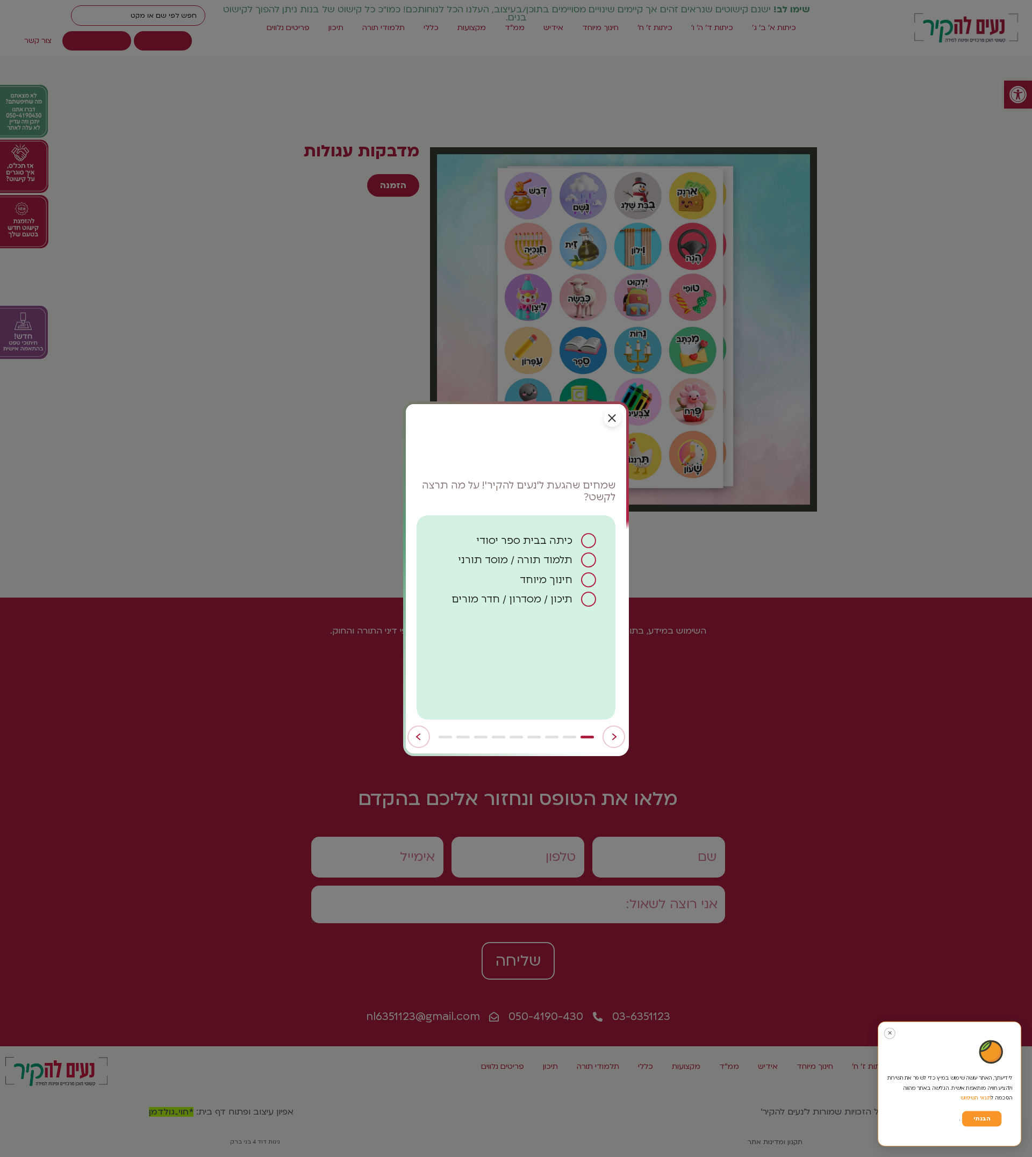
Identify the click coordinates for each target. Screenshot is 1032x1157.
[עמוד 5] (516, 737)
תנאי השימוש (976, 1097)
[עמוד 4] (534, 737)
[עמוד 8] (463, 737)
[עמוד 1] (587, 737)
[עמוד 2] (569, 737)
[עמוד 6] (498, 737)
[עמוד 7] (481, 737)
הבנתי (981, 1119)
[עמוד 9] (445, 737)
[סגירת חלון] (612, 418)
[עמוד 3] (551, 737)
